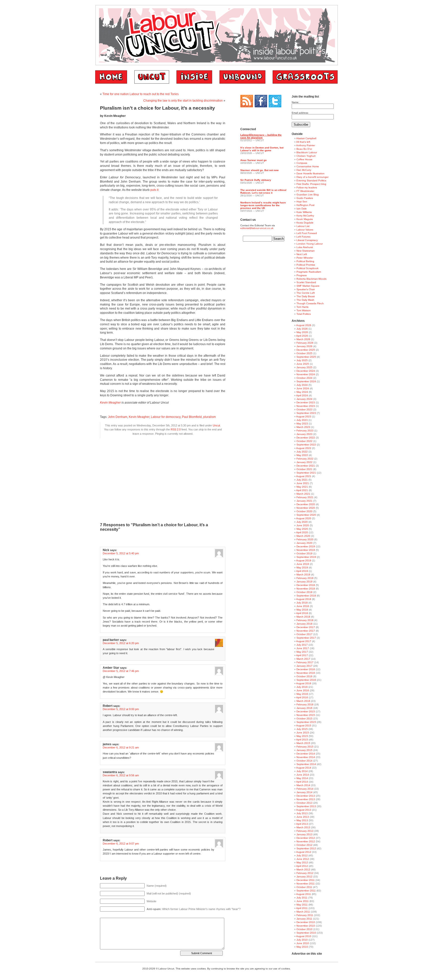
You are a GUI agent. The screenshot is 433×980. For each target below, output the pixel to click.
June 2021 (302, 483)
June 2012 (302, 859)
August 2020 (303, 518)
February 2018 (304, 620)
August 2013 (303, 809)
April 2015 (302, 739)
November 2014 (305, 757)
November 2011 (305, 883)
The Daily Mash (305, 299)
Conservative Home (307, 166)
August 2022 (303, 448)
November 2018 (305, 588)
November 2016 (305, 672)
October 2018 (304, 592)
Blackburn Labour (306, 152)
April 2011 (302, 908)
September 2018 (306, 595)
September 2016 (306, 680)
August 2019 (303, 560)
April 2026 (302, 335)
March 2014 (303, 785)
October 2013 (304, 802)
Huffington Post (305, 205)
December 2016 (305, 669)
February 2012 (304, 873)
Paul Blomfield (192, 417)
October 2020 (304, 511)
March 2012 (303, 869)
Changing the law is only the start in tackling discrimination (183, 100)
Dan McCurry (303, 170)
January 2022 (304, 462)
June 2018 (302, 606)
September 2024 (306, 381)
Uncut (216, 425)
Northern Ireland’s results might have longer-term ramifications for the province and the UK (263, 205)
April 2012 (302, 866)
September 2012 (306, 848)
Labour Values (304, 229)
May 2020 (302, 528)
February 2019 (304, 578)
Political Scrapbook (307, 268)
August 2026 (303, 325)
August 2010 (303, 936)
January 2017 (304, 665)
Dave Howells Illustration (310, 173)
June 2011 (302, 901)
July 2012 (302, 855)
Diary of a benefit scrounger (312, 177)
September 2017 (306, 637)
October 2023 (304, 409)
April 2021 (302, 490)
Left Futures (303, 236)
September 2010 (306, 932)
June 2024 (302, 388)
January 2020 (304, 543)
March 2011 (303, 911)
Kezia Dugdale (304, 222)
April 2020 (302, 532)
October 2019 (304, 553)
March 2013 (303, 827)
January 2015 (304, 750)
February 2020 (304, 539)
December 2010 (305, 922)
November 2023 (305, 406)
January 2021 (304, 500)
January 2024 (304, 399)
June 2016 (302, 690)
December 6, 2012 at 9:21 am (121, 747)
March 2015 (303, 743)
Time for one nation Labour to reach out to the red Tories (140, 94)
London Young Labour (309, 243)
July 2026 (302, 328)
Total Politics (303, 314)
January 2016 (304, 708)
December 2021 (305, 465)
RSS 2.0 (176, 429)
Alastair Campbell (306, 138)
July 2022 (302, 451)
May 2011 (302, 904)
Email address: (300, 112)
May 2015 (302, 736)
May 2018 (302, 609)
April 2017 (302, 655)
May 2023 (302, 423)
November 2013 (305, 799)
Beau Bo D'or (304, 148)
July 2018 (302, 602)
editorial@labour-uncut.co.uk (256, 228)
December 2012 (305, 838)
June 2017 (302, 648)
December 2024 (305, 370)
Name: (295, 102)
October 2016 (304, 676)
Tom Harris (302, 307)
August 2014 (303, 767)
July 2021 (302, 479)
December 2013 (305, 795)
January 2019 (304, 581)
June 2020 (302, 525)
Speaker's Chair (305, 289)
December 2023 (305, 402)
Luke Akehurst (304, 247)
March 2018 (303, 616)
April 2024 (302, 395)
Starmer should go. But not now (259, 170)
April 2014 (302, 781)
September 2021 (306, 472)
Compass (301, 163)
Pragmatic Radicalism (308, 271)
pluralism (209, 417)
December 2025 (305, 349)
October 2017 (304, 634)
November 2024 (305, 374)
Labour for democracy (165, 417)
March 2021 (303, 493)
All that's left (303, 141)
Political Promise (305, 264)
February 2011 (304, 915)
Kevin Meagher (110, 402)
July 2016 (302, 687)
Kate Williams (304, 212)
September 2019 (306, 557)
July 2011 (301, 897)
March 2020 (303, 536)
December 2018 (305, 585)
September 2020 (306, 514)
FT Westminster (305, 191)
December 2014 (305, 753)
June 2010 (302, 943)
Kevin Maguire (304, 219)
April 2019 (302, 571)
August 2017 (303, 641)
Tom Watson (303, 310)
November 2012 (305, 841)
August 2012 (303, 852)
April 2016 (302, 697)
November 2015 (305, 715)
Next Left (301, 254)
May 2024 (302, 392)
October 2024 (304, 377)
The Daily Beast (305, 296)
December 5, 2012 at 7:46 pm (121, 670)
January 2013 (304, 834)
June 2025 (302, 363)
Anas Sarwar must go (253, 160)
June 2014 (302, 774)
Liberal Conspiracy (307, 240)
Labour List (302, 226)
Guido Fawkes (304, 198)
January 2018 (304, 623)
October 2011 (304, 887)
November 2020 (305, 507)
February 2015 (304, 746)
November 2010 (305, 925)
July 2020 (302, 521)
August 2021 (303, 476)
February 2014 (304, 788)
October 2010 (304, 929)
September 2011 (306, 890)
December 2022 (305, 437)
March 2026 (303, 339)
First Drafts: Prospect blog (311, 184)
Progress (301, 275)
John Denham (117, 417)
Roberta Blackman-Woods (311, 278)
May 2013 (302, 820)
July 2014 (302, 771)
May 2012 (302, 862)
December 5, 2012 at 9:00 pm (121, 709)
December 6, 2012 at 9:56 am (121, 775)
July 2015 (302, 729)
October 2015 (304, 718)
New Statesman (305, 250)
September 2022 (306, 444)
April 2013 (302, 823)
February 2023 (304, 430)
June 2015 (302, 732)
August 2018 (303, 599)
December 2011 (305, 880)
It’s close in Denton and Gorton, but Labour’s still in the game (261, 149)
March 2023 (303, 427)
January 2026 (304, 346)
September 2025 (306, 356)
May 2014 (302, 778)
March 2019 (303, 574)
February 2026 (304, 342)
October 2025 (304, 353)
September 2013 (306, 806)
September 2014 (306, 764)
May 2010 (302, 946)
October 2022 (304, 441)
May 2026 (302, 332)
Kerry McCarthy (305, 215)
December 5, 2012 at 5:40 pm (121, 553)
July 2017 (302, 644)
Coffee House (304, 159)
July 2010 (302, 939)
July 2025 (302, 360)
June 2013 (302, 816)
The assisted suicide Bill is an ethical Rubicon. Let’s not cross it (263, 191)
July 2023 (302, 420)
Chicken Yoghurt (305, 156)
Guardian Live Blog (307, 194)
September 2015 (306, 722)
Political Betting (305, 261)
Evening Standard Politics (311, 180)
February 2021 (304, 497)
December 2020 (305, 504)
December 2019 (305, 546)
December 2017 (305, 627)
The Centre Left (305, 292)
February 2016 (304, 704)
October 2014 (304, 760)
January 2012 (304, 876)
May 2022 (302, 455)
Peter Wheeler (304, 257)
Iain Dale (301, 208)
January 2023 (304, 434)
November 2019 (305, 550)
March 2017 (303, 658)
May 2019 (302, 567)
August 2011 (303, 894)
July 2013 (302, 813)
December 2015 (305, 711)
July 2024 (302, 385)
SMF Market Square (307, 285)
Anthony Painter (305, 145)
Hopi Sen (301, 201)
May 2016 (302, 694)
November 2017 (305, 630)
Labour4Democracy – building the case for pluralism (261, 136)
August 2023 (303, 416)
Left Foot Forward (306, 233)
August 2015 (303, 725)
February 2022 (304, 458)
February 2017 (304, 662)
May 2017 (302, 651)
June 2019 (302, 564)
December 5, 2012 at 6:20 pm (121, 643)
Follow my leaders (306, 187)
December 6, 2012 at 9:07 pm (121, 843)
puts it (154, 190)
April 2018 (302, 613)
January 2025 (304, 367)
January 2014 (304, 792)
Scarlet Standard (306, 282)
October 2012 (304, 845)
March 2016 (303, 701)
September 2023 (306, 413)
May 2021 (302, 486)
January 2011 (304, 918)
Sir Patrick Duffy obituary (255, 180)
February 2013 (304, 831)
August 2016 (303, 683)
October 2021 (304, 469)
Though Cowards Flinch (310, 303)
